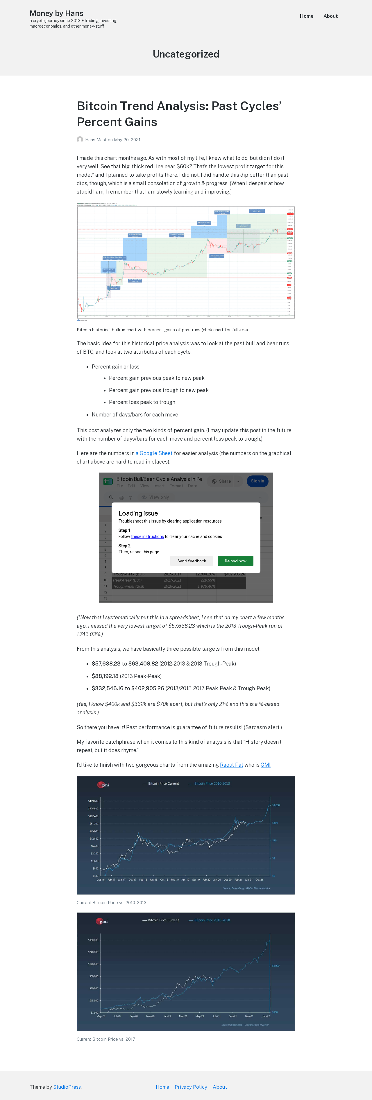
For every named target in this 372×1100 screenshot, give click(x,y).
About (330, 16)
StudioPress (67, 1087)
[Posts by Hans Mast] (81, 139)
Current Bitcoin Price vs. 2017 (106, 1039)
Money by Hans (56, 13)
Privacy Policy (191, 1087)
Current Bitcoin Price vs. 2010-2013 (111, 902)
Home (307, 16)
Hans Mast (96, 139)
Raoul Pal (231, 765)
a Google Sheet (154, 453)
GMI (266, 765)
